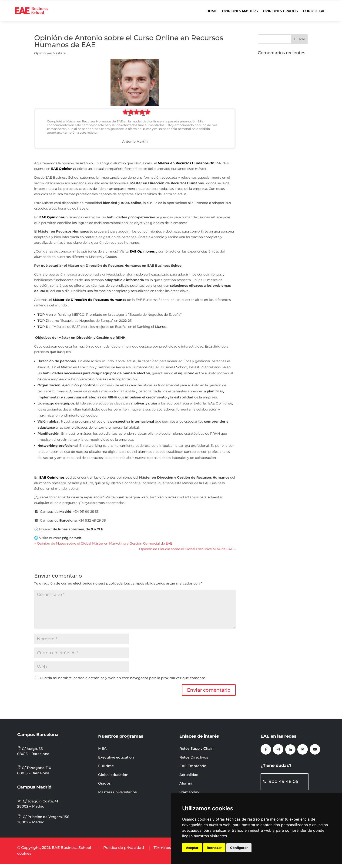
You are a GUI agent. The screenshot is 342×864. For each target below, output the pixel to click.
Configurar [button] (239, 848)
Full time (106, 766)
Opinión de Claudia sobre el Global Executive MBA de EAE (187, 549)
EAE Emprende (192, 766)
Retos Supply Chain (196, 748)
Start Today (189, 792)
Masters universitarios (117, 792)
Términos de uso (169, 847)
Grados (104, 783)
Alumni (185, 783)
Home (211, 11)
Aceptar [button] (192, 848)
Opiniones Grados (280, 11)
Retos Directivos (193, 757)
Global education (113, 774)
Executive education (116, 757)
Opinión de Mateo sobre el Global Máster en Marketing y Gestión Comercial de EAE (103, 543)
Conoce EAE (314, 11)
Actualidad (188, 774)
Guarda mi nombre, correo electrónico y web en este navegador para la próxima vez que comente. (123, 678)
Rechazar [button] (214, 848)
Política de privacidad (123, 847)
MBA (102, 748)
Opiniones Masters (240, 11)
